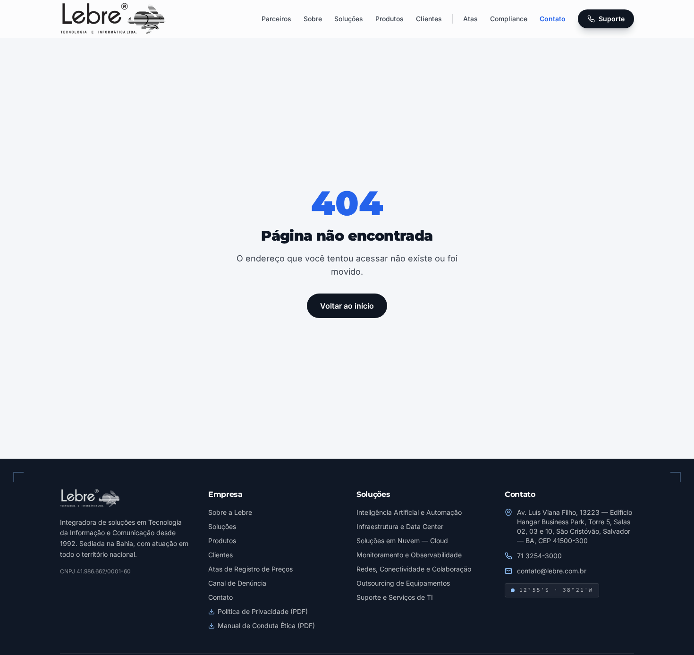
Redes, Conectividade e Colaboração (413, 569)
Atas (470, 19)
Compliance (508, 19)
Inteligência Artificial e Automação (409, 512)
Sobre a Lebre (230, 512)
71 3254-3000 (539, 556)
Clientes (429, 19)
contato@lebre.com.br (551, 571)
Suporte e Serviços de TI (394, 597)
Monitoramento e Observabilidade (409, 555)
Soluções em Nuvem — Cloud (402, 541)
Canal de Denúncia (237, 583)
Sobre (313, 19)
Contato (553, 19)
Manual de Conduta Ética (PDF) (266, 625)
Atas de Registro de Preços (250, 569)
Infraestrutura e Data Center (399, 526)
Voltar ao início (347, 306)
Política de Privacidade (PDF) (263, 611)
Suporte (612, 19)
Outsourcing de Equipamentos (403, 583)
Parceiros (276, 19)
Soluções (348, 19)
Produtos (389, 19)
